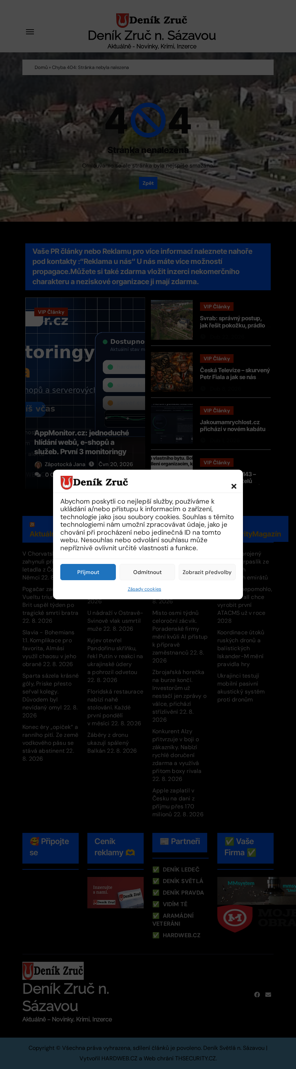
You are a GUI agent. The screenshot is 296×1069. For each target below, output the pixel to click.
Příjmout (88, 572)
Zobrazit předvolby (207, 572)
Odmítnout (147, 572)
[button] (230, 482)
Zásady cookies (144, 589)
